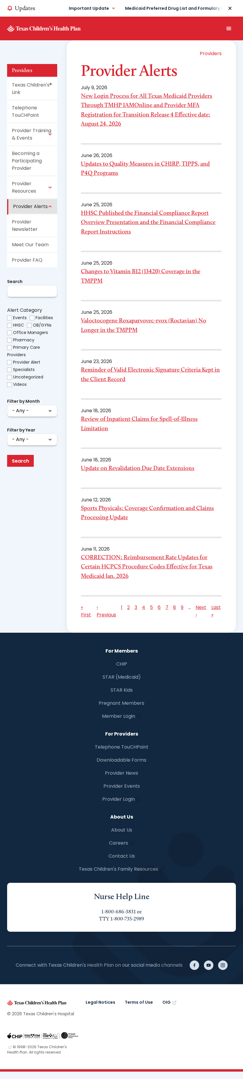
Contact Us (121, 856)
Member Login (118, 716)
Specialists (24, 370)
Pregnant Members (121, 703)
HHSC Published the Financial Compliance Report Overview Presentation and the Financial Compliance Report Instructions (148, 222)
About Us (121, 830)
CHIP (121, 664)
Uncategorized (28, 377)
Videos (20, 384)
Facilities (44, 318)
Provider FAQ (27, 260)
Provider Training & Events (31, 134)
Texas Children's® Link (32, 88)
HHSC (18, 325)
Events (20, 318)
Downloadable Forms (121, 760)
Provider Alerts (30, 206)
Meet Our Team (30, 244)
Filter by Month (23, 401)
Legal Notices (100, 1002)
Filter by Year (21, 430)
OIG (166, 1002)
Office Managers (30, 332)
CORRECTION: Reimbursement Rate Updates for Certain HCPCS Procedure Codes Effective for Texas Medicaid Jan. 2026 (146, 566)
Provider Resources (24, 187)
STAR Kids (122, 690)
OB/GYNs (42, 325)
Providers (22, 70)
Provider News (121, 773)
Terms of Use (139, 1002)
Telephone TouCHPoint (25, 111)
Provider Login (118, 799)
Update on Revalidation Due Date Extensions (137, 467)
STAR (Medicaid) (122, 677)
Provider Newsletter (25, 225)
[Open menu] (229, 28)
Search (15, 281)
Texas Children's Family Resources (118, 869)
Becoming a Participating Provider (27, 161)
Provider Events (121, 786)
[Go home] (53, 28)
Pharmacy (23, 340)
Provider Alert (26, 362)
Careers (118, 843)
